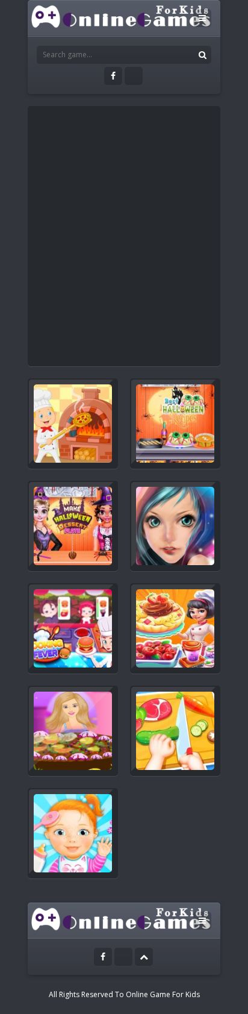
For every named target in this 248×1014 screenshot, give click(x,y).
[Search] (202, 55)
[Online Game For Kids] (121, 15)
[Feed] (134, 76)
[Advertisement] (124, 236)
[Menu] (202, 18)
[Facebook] (113, 76)
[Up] (144, 957)
